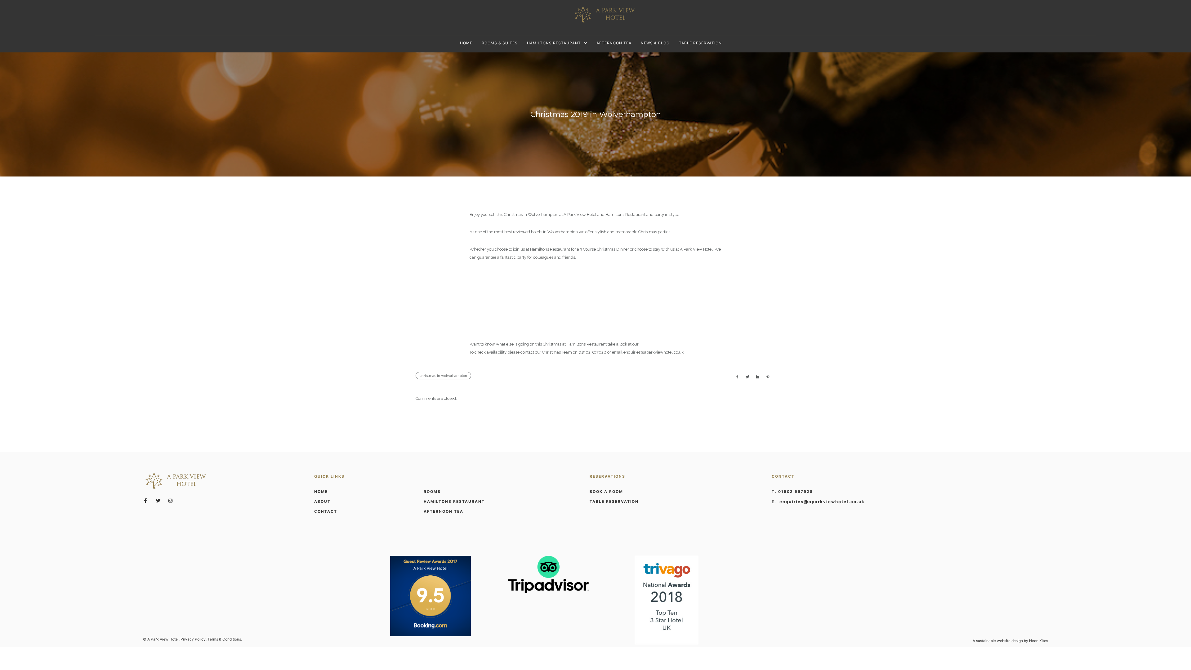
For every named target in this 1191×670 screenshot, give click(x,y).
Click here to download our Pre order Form (509, 309)
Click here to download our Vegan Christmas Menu (516, 292)
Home (466, 43)
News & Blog (655, 43)
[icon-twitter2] (160, 500)
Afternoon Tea (613, 43)
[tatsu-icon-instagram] (170, 500)
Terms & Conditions (224, 639)
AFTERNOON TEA (443, 511)
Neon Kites (1038, 640)
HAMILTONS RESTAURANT (454, 501)
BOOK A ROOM (606, 491)
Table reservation (700, 43)
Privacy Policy (193, 639)
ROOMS (432, 491)
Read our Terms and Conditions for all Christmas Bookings (523, 326)
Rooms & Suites (500, 43)
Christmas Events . (656, 344)
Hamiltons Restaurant (554, 43)
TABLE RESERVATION (614, 501)
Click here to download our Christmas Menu (510, 274)
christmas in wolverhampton (443, 375)
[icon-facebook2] (147, 500)
